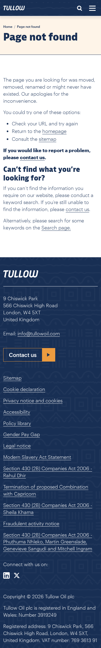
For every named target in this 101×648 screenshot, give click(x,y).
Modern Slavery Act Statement (37, 457)
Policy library (17, 423)
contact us (77, 209)
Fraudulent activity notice (31, 523)
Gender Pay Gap (21, 434)
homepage (54, 131)
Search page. (56, 228)
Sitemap (12, 378)
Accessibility (16, 412)
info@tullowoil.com (39, 333)
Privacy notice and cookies (32, 400)
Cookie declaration (24, 389)
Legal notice (17, 446)
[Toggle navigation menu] (92, 8)
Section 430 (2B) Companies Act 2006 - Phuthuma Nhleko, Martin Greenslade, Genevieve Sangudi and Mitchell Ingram (47, 542)
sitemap (47, 139)
